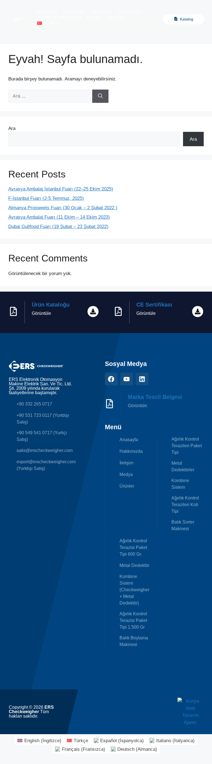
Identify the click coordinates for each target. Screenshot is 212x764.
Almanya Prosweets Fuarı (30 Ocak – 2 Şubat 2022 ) (62, 207)
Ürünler (101, 12)
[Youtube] (126, 379)
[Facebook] (111, 379)
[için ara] (50, 96)
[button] (49, 23)
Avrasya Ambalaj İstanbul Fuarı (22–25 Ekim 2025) (60, 189)
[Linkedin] (142, 379)
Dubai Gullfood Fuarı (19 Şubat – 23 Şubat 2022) (58, 226)
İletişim (116, 17)
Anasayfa (47, 12)
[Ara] (100, 96)
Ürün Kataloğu (51, 305)
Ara (11, 128)
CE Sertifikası (154, 305)
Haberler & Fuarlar (59, 17)
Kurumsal (73, 12)
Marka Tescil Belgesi (155, 397)
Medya (93, 17)
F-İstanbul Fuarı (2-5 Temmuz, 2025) (46, 198)
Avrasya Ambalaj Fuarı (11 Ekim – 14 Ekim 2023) (59, 217)
